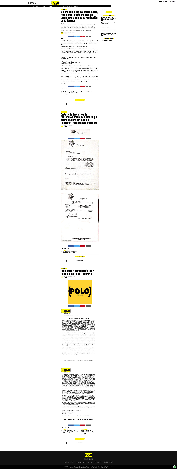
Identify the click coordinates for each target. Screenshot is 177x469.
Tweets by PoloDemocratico (106, 40)
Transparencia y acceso (44, 6)
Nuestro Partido (37, 6)
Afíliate (70, 6)
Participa (50, 6)
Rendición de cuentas (76, 6)
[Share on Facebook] (71, 36)
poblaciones (65, 6)
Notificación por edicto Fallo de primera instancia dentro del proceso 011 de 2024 (108, 34)
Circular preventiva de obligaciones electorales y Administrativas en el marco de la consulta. (107, 27)
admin (66, 33)
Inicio (33, 6)
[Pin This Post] (82, 36)
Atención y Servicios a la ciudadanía (57, 6)
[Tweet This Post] (77, 36)
